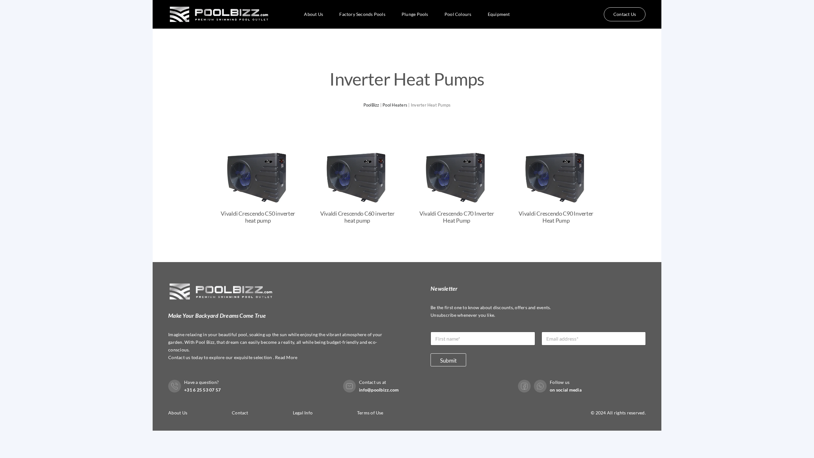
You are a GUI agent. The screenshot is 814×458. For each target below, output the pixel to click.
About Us (177, 412)
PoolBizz (371, 105)
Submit (448, 360)
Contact (240, 412)
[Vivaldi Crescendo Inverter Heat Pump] (258, 147)
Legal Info (303, 412)
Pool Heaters (395, 105)
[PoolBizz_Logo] (220, 4)
